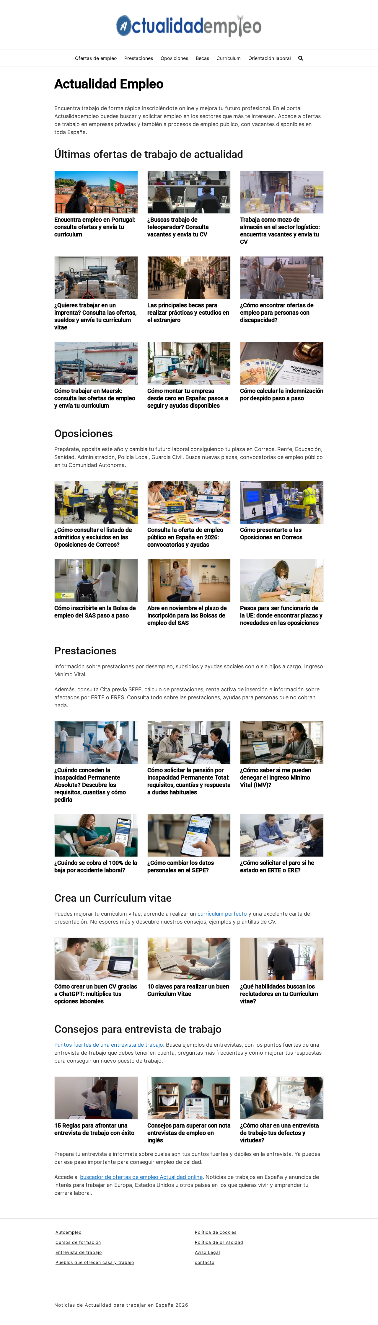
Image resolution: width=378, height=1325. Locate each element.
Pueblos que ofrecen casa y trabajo (95, 1262)
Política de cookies (216, 1232)
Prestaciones (138, 58)
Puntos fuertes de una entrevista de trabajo (108, 1045)
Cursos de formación (78, 1242)
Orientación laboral (269, 58)
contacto (204, 1262)
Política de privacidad (219, 1242)
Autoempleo (69, 1232)
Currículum (228, 58)
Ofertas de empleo (96, 58)
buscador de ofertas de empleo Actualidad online (141, 1177)
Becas (202, 58)
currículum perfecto (222, 914)
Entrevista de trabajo (79, 1252)
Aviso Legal (207, 1252)
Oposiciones (174, 58)
